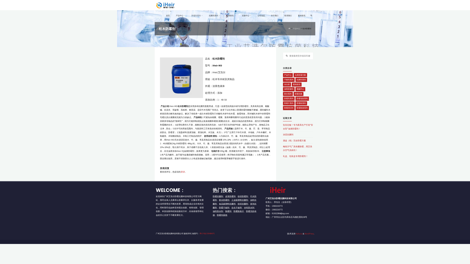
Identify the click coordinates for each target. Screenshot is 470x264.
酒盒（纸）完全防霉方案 (294, 140)
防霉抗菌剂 (218, 196)
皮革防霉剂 (230, 196)
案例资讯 (296, 84)
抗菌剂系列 (301, 79)
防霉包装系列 (302, 98)
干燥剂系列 (288, 79)
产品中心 (296, 29)
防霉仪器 (298, 94)
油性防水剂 (218, 211)
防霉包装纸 (222, 215)
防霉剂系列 (288, 98)
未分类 (287, 84)
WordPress (309, 233)
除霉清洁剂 (288, 108)
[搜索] (311, 15)
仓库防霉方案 (300, 75)
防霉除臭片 (239, 211)
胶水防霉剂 (224, 200)
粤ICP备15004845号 (207, 233)
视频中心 (300, 89)
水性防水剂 (249, 207)
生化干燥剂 (236, 207)
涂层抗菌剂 (288, 134)
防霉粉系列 (301, 103)
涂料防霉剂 (288, 89)
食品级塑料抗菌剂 (227, 204)
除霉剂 (228, 211)
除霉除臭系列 (302, 108)
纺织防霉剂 (243, 196)
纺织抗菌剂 (243, 204)
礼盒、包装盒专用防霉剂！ (295, 156)
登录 (183, 171)
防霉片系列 (288, 103)
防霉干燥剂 (224, 207)
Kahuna (298, 233)
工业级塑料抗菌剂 (239, 200)
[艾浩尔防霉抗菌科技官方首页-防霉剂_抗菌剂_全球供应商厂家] (165, 5)
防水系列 (288, 94)
